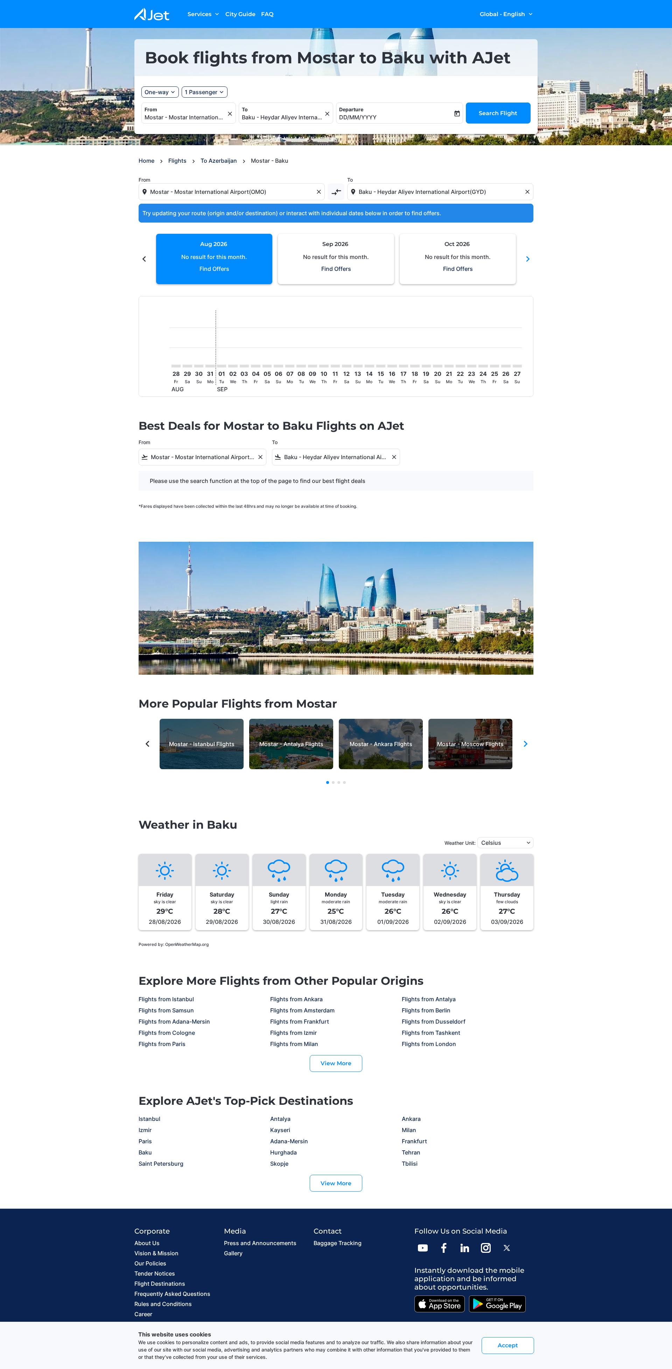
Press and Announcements (260, 1243)
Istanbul (149, 1118)
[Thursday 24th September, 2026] (483, 366)
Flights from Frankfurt (299, 1021)
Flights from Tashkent (431, 1032)
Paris (145, 1141)
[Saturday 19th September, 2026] (426, 366)
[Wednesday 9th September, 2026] (312, 366)
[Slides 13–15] (344, 782)
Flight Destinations (159, 1283)
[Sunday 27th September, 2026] (517, 366)
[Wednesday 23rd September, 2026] (471, 366)
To (245, 109)
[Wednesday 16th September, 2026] (392, 366)
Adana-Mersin (289, 1141)
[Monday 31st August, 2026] (210, 366)
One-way (157, 92)
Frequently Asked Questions (172, 1293)
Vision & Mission (156, 1253)
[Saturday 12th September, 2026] (346, 366)
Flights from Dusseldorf (433, 1021)
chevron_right (527, 259)
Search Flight (498, 113)
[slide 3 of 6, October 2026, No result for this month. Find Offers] (458, 259)
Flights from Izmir (293, 1032)
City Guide (240, 14)
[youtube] (422, 1248)
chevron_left (144, 259)
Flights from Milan (294, 1043)
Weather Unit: (460, 843)
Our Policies (150, 1263)
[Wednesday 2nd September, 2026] (232, 366)
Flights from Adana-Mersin (174, 1021)
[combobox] (185, 117)
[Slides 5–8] (333, 782)
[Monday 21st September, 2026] (449, 366)
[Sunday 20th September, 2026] (437, 366)
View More (336, 1063)
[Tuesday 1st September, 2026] (221, 366)
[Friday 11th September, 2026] (335, 366)
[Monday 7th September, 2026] (289, 366)
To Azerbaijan (219, 160)
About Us (147, 1243)
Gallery (233, 1253)
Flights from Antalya (429, 999)
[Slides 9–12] (338, 782)
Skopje (279, 1163)
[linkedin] (464, 1248)
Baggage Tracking (338, 1243)
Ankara (411, 1118)
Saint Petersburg (161, 1163)
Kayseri (280, 1129)
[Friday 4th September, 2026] (255, 366)
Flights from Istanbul (166, 999)
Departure (351, 109)
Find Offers (214, 268)
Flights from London (429, 1043)
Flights (177, 160)
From (151, 109)
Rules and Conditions (163, 1303)
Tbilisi (410, 1163)
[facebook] (443, 1248)
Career (143, 1314)
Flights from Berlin (426, 1010)
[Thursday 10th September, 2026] (323, 366)
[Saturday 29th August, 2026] (187, 366)
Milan (409, 1129)
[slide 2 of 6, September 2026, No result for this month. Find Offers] (336, 259)
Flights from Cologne (167, 1032)
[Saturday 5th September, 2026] (267, 366)
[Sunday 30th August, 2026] (198, 366)
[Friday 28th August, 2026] (176, 366)
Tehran (411, 1152)
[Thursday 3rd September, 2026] (244, 366)
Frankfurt (414, 1141)
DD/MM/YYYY (358, 117)
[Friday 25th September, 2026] (494, 366)
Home (146, 160)
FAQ (267, 14)
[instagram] (485, 1248)
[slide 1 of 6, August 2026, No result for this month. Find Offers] (214, 259)
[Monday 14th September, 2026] (369, 366)
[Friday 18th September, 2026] (414, 366)
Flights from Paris (162, 1043)
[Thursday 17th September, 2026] (403, 366)
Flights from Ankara (296, 999)
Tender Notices (154, 1273)
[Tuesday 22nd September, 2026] (460, 366)
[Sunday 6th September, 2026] (278, 366)
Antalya (280, 1118)
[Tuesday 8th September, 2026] (301, 366)
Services (204, 13)
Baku (145, 1152)
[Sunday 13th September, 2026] (358, 366)
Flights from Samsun (166, 1010)
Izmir (145, 1129)
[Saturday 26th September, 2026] (505, 366)
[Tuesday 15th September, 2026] (380, 366)
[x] (506, 1248)
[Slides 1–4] (327, 782)
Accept (508, 1345)
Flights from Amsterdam (302, 1010)
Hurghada (283, 1152)
